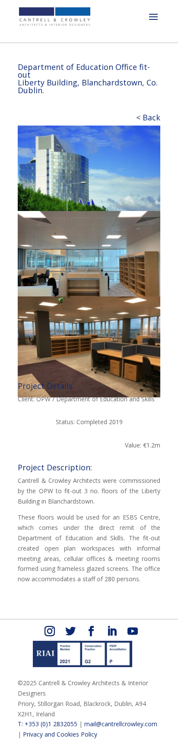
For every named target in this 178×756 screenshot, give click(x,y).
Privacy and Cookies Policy (60, 734)
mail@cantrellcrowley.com (120, 724)
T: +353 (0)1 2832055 (47, 724)
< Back (148, 117)
